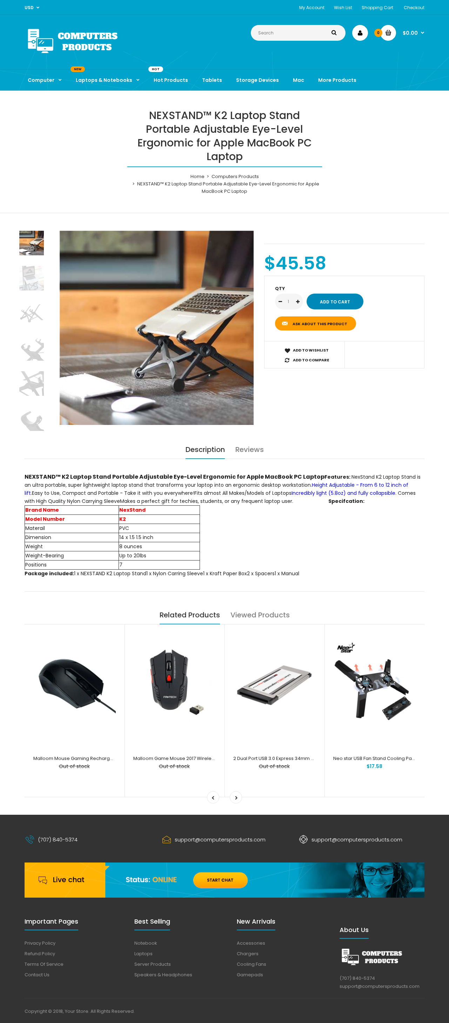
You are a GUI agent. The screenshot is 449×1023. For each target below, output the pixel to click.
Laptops (143, 953)
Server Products (152, 964)
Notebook (145, 943)
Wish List (343, 8)
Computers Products (235, 176)
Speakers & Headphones (163, 974)
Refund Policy (40, 953)
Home (197, 176)
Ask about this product (320, 324)
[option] (157, 328)
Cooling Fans (251, 964)
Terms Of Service (44, 964)
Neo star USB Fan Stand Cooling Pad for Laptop (386, 758)
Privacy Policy (40, 943)
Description (205, 449)
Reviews (249, 449)
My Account (311, 8)
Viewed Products (260, 615)
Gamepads (250, 974)
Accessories (251, 943)
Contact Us (37, 974)
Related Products (190, 615)
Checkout (414, 8)
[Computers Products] (88, 54)
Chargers (248, 953)
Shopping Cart (377, 8)
